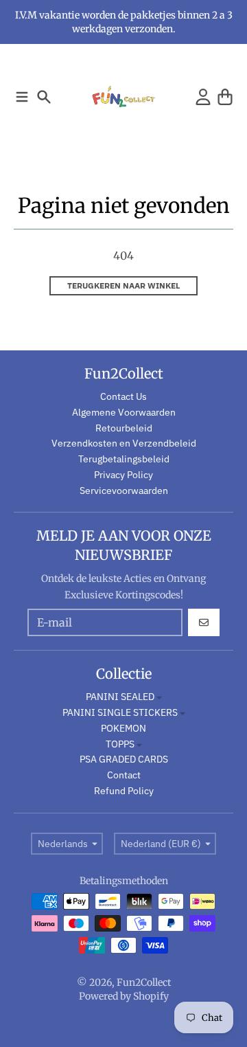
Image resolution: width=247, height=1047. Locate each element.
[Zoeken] (44, 97)
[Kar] (225, 97)
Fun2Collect (144, 982)
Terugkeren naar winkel (123, 285)
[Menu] (22, 97)
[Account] (203, 97)
